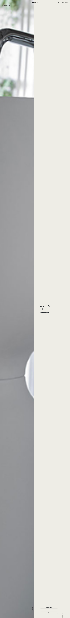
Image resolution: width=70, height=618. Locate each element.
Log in (59, 2)
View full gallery (49, 607)
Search (62, 2)
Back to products (6, 5)
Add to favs (49, 612)
